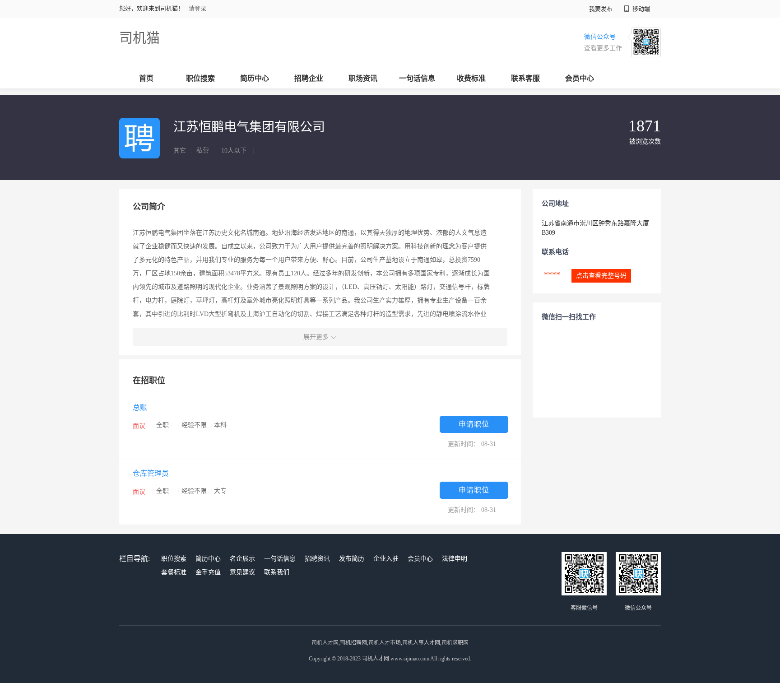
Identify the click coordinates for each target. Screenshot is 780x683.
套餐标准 (173, 572)
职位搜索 (200, 78)
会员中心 (579, 78)
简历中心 (254, 78)
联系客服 (525, 78)
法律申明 (454, 558)
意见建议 (242, 572)
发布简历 (351, 558)
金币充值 (208, 572)
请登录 (197, 8)
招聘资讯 (317, 558)
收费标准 (471, 78)
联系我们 (276, 572)
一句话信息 (417, 78)
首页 (146, 78)
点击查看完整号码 (601, 275)
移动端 (640, 8)
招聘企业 (308, 78)
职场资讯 (362, 78)
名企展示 (242, 558)
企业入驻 (386, 558)
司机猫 (139, 37)
